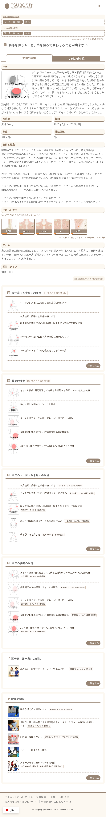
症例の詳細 (29, 58)
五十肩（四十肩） (12, 21)
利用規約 (64, 797)
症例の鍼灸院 (76, 58)
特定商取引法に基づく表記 (56, 801)
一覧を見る (93, 365)
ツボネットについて (16, 797)
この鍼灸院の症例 (10, 28)
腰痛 (27, 21)
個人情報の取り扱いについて (21, 801)
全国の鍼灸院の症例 (11, 16)
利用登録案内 (38, 797)
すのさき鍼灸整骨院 (93, 39)
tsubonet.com (50, 809)
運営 (52, 797)
